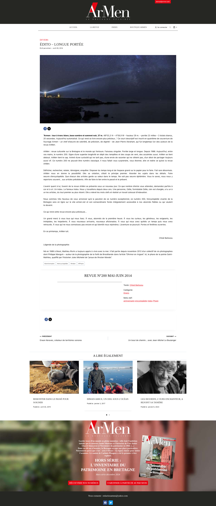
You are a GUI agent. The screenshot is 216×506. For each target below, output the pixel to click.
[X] (49, 128)
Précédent (31, 387)
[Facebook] (45, 128)
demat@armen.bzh (163, 1)
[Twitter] (111, 502)
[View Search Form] (170, 27)
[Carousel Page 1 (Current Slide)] (106, 415)
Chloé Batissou (136, 285)
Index (114, 27)
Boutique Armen (138, 27)
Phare (81, 263)
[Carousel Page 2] (109, 415)
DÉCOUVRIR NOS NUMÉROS (83, 483)
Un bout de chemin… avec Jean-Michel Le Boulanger (152, 338)
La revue (94, 27)
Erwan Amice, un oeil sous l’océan (107, 399)
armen (48, 48)
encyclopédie (62, 263)
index (73, 263)
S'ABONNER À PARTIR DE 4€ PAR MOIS (127, 483)
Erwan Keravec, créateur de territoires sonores (61, 338)
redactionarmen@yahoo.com (115, 496)
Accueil (73, 27)
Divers (44, 40)
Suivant (184, 387)
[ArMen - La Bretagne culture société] (108, 11)
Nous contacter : (95, 496)
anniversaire (49, 263)
